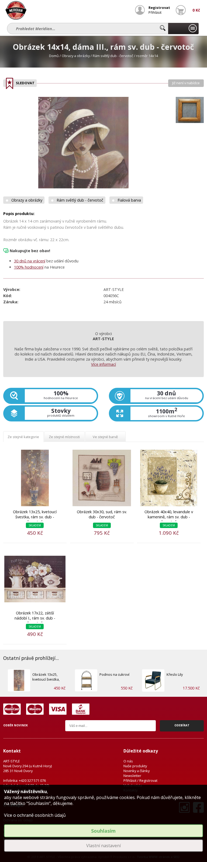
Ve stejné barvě (105, 436)
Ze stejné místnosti (64, 436)
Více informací (103, 364)
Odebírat (181, 725)
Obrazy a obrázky (76, 55)
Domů (54, 55)
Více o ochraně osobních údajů (35, 815)
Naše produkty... (183, 28)
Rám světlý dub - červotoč (113, 55)
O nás (128, 761)
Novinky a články (136, 770)
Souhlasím (103, 831)
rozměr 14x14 (147, 55)
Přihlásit (155, 12)
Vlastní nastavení (103, 846)
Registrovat (159, 7)
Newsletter (132, 775)
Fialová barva (129, 200)
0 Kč (196, 10)
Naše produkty (135, 766)
